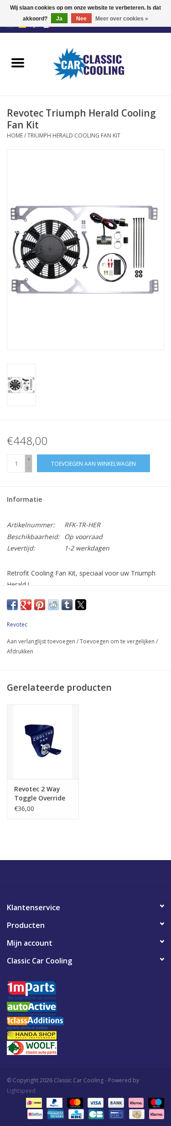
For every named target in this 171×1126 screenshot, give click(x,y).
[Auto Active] (85, 1009)
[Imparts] (85, 991)
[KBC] (75, 1113)
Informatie (24, 499)
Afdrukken (20, 651)
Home (15, 135)
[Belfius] (34, 1113)
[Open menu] (18, 62)
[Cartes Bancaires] (95, 1113)
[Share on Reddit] (53, 604)
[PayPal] (53, 1102)
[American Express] (54, 1113)
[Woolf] (85, 1048)
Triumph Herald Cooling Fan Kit (73, 135)
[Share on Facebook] (12, 604)
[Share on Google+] (26, 604)
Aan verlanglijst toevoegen (42, 641)
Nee (81, 18)
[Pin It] (39, 604)
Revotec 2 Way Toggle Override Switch (39, 794)
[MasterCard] (74, 1102)
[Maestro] (154, 1102)
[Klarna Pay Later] (155, 1113)
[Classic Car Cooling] (104, 63)
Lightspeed (21, 1091)
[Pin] (115, 1113)
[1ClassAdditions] (85, 1023)
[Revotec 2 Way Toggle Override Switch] (43, 742)
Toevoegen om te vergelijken (118, 641)
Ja (59, 18)
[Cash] (136, 1113)
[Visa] (94, 1102)
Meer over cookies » (121, 18)
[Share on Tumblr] (67, 604)
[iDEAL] (33, 1102)
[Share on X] (80, 604)
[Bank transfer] (115, 1102)
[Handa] (85, 1035)
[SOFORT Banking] (135, 1102)
